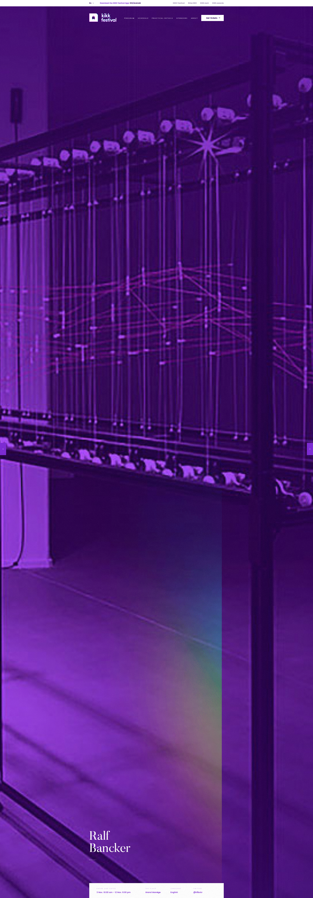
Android (137, 3)
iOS (131, 3)
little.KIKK (192, 3)
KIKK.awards (218, 3)
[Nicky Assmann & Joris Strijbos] (310, 449)
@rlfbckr (197, 892)
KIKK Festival (179, 3)
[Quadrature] (3, 449)
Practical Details (162, 18)
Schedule (143, 18)
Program (129, 18)
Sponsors (182, 18)
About (194, 18)
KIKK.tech (204, 3)
